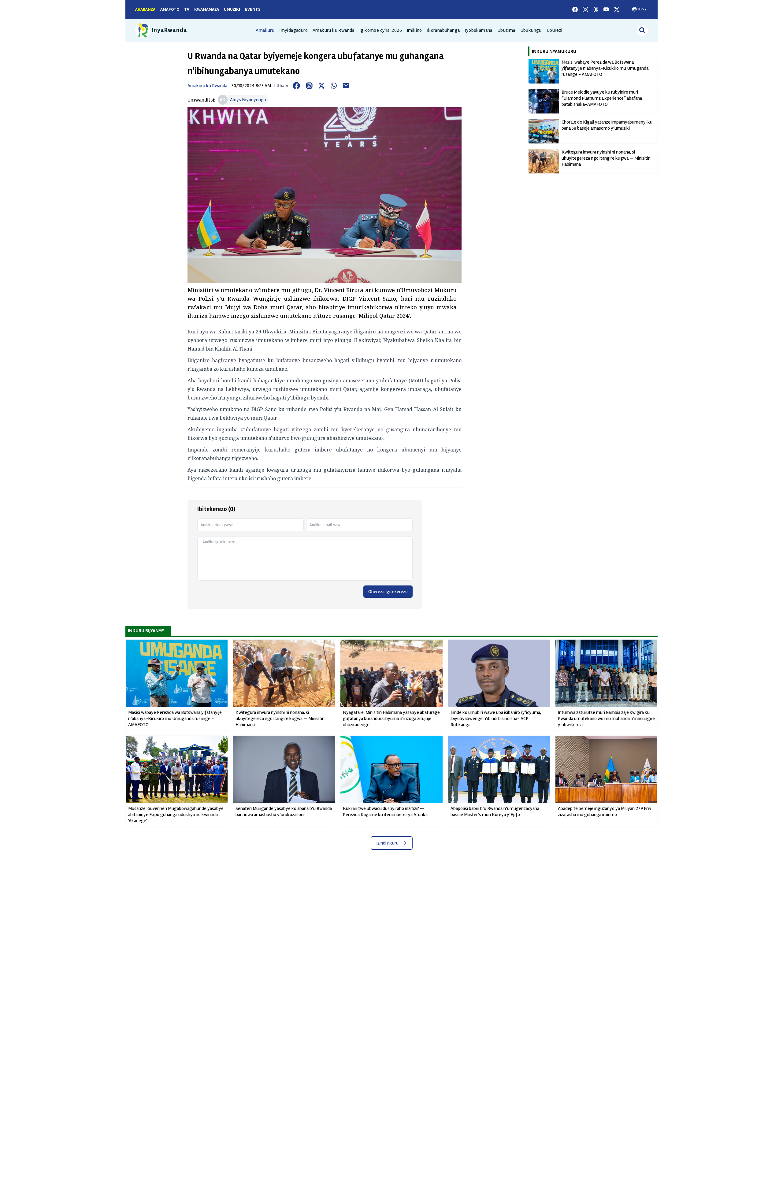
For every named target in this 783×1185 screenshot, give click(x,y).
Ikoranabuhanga (443, 30)
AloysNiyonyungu (248, 100)
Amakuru (265, 30)
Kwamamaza (206, 9)
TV (186, 9)
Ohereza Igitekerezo (388, 592)
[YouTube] (606, 9)
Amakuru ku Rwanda (333, 30)
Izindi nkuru (387, 843)
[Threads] (596, 9)
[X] (617, 9)
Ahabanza (145, 9)
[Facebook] (575, 9)
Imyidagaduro (293, 30)
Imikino (414, 30)
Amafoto (169, 9)
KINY (642, 9)
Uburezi (554, 30)
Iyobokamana (478, 30)
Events (253, 9)
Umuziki (232, 9)
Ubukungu (531, 30)
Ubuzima (506, 30)
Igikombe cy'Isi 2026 (380, 30)
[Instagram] (585, 9)
